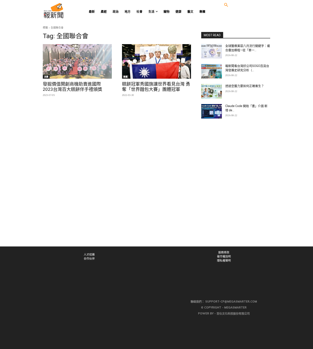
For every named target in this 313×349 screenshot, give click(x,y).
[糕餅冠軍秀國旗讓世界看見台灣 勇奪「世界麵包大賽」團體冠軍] (156, 61)
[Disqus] (156, 187)
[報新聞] (67, 10)
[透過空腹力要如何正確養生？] (211, 91)
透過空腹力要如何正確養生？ (244, 86)
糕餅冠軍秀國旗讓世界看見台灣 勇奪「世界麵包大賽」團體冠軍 (156, 86)
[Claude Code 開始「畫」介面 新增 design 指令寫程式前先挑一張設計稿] (211, 111)
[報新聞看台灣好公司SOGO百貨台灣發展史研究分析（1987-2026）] (211, 71)
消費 (46, 76)
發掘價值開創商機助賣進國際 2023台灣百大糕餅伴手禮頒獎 (72, 86)
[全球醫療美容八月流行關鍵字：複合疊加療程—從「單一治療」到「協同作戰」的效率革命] (211, 51)
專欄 (125, 76)
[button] (226, 5)
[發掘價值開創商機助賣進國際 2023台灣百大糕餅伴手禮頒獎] (77, 61)
